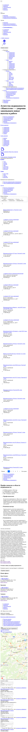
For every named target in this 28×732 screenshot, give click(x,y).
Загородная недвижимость (9, 16)
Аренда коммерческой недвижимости (14, 89)
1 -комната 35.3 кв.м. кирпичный (11, 408)
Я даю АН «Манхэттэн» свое (13, 688)
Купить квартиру (4, 125)
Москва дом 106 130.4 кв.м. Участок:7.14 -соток (14, 353)
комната (10, 61)
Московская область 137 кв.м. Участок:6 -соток (14, 253)
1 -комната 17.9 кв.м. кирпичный (11, 219)
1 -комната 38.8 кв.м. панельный (10, 284)
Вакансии (5, 6)
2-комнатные (12, 53)
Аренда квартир (7, 620)
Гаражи (10, 58)
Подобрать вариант (5, 570)
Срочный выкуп (10, 95)
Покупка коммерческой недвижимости (15, 88)
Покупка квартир (7, 619)
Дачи (10, 75)
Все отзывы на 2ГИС (5, 561)
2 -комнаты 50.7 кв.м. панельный (11, 296)
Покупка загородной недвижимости (11, 621)
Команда (5, 8)
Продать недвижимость (11, 91)
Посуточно (11, 68)
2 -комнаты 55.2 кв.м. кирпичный (11, 319)
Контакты (5, 9)
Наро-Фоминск (6, 100)
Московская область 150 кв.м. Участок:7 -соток (14, 432)
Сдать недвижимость (11, 93)
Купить (7, 51)
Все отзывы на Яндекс (6, 562)
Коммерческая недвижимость (10, 18)
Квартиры (5, 15)
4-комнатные (12, 56)
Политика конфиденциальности (8, 616)
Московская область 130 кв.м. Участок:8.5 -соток (14, 263)
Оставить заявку (4, 690)
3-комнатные (12, 55)
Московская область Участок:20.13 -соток (13, 467)
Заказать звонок (4, 47)
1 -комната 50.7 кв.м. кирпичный (11, 242)
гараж (10, 62)
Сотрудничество (7, 7)
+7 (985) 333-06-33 (5, 38)
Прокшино (5, 101)
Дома (10, 72)
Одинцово (5, 102)
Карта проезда (4, 582)
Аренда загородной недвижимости (11, 622)
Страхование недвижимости (12, 97)
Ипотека (8, 96)
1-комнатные (12, 52)
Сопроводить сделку (11, 94)
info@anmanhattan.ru (7, 631)
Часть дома (11, 78)
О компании (6, 4)
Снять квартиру (4, 135)
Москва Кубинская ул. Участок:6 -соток (12, 209)
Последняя (24, 471)
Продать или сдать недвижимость (10, 628)
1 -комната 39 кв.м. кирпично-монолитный (13, 273)
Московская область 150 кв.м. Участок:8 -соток (14, 343)
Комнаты (11, 57)
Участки (11, 74)
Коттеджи (11, 79)
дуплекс (10, 73)
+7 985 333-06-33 (4, 578)
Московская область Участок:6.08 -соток (12, 390)
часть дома (11, 82)
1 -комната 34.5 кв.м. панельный (10, 230)
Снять (7, 60)
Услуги (5, 90)
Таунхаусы (11, 77)
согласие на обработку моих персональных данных (13, 688)
